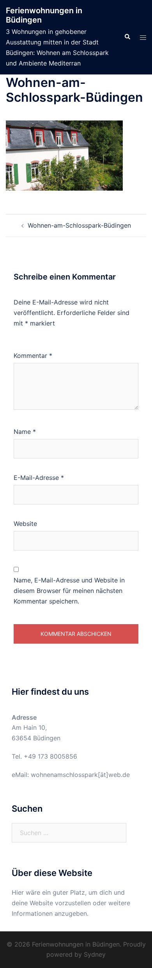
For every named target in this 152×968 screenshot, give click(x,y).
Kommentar (33, 355)
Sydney (95, 954)
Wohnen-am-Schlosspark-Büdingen (79, 225)
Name (25, 431)
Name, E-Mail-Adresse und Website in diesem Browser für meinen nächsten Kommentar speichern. (69, 590)
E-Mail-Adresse (39, 477)
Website (25, 523)
